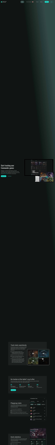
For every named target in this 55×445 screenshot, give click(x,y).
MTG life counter (5, 173)
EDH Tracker (4, 2)
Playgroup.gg (4, 1)
